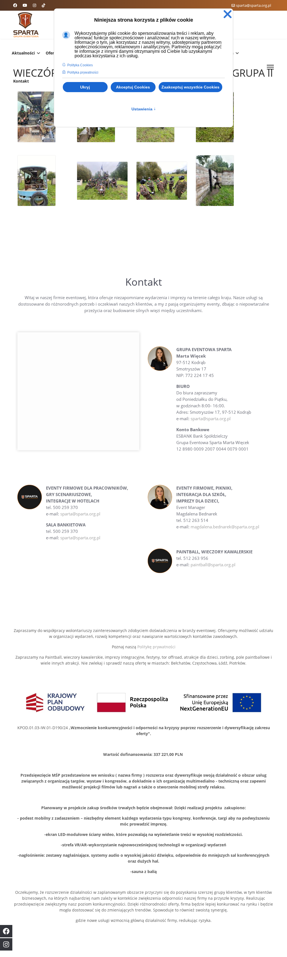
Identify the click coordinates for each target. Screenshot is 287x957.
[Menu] (270, 67)
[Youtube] (25, 5)
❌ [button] (227, 14)
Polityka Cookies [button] (80, 65)
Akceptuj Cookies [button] (133, 87)
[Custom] (43, 5)
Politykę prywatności (156, 646)
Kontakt (21, 81)
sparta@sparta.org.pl (253, 5)
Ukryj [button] (85, 87)
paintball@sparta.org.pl (213, 564)
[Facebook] (15, 5)
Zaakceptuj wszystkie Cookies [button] (190, 87)
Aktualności (23, 53)
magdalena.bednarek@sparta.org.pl (225, 526)
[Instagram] (34, 5)
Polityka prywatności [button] (82, 72)
